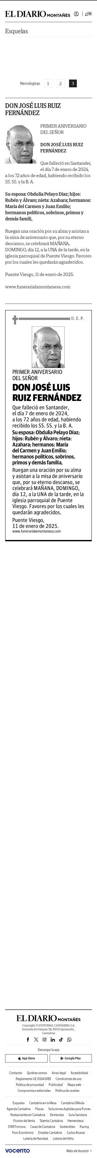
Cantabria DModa (72, 1103)
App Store (28, 1058)
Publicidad (56, 1085)
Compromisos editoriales (34, 1091)
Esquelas (16, 31)
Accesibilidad (79, 1073)
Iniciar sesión (76, 14)
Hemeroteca (76, 1121)
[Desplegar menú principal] (88, 14)
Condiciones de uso (68, 1079)
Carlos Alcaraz (76, 1133)
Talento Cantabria (51, 1121)
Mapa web (74, 1085)
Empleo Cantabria (50, 1133)
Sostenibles (67, 1127)
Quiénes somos (37, 1073)
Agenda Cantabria (19, 1109)
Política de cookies (67, 1091)
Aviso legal (59, 1073)
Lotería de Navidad (35, 1138)
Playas (39, 1109)
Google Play (73, 1058)
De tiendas (57, 1115)
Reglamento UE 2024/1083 (33, 1079)
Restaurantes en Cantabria (27, 1115)
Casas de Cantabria (42, 1127)
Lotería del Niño (63, 1138)
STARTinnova (17, 1127)
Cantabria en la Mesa (42, 1103)
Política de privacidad (30, 1085)
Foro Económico (23, 1133)
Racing (84, 1127)
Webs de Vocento (77, 1151)
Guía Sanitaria (78, 1115)
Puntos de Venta (24, 1121)
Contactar (15, 1073)
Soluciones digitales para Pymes (69, 1109)
